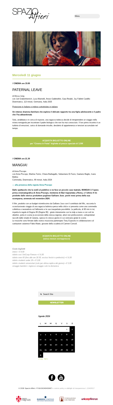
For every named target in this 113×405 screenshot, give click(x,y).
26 (51, 350)
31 (40, 355)
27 (56, 350)
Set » (46, 359)
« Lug (40, 359)
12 (50, 340)
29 (67, 350)
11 (45, 340)
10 (40, 340)
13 (56, 340)
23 (72, 345)
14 (61, 340)
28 (62, 350)
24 (40, 350)
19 (50, 345)
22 (67, 345)
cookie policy (59, 388)
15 (67, 340)
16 (72, 340)
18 (45, 345)
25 (45, 350)
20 (56, 345)
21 (62, 345)
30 (72, 350)
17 (40, 345)
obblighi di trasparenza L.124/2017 (80, 388)
